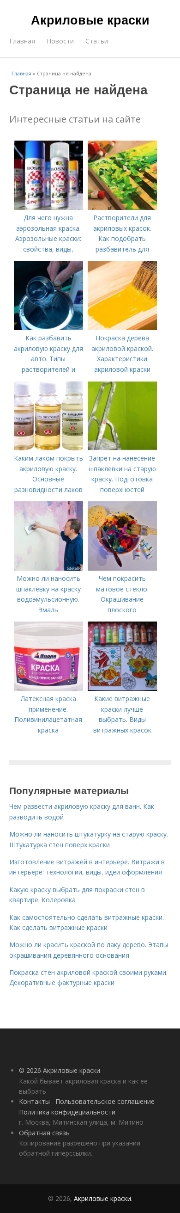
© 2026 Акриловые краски (59, 1070)
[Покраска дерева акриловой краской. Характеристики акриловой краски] (122, 327)
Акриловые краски (90, 19)
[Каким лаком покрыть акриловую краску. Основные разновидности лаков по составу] (48, 447)
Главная (22, 41)
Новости (60, 41)
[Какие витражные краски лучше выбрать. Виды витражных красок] (122, 688)
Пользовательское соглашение (105, 1101)
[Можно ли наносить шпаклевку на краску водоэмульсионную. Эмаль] (48, 568)
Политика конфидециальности (67, 1112)
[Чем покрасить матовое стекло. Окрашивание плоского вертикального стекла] (122, 568)
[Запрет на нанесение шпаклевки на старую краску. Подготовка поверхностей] (122, 447)
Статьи (96, 41)
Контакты (34, 1101)
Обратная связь (44, 1132)
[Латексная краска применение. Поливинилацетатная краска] (48, 688)
